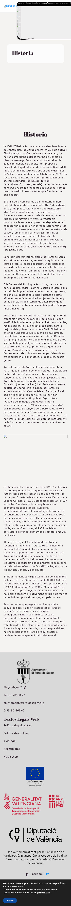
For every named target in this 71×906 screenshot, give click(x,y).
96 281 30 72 (16, 695)
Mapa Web (11, 756)
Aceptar (10, 900)
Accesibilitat (12, 749)
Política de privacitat (17, 725)
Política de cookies (16, 733)
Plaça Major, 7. (13, 687)
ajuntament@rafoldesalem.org (24, 703)
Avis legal (10, 741)
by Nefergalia (30, 38)
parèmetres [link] (43, 892)
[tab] (19, 8)
